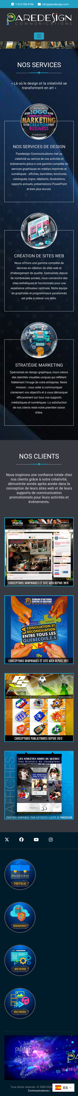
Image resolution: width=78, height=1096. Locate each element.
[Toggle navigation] (39, 36)
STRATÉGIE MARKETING (39, 365)
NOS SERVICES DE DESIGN (39, 146)
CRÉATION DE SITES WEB (39, 255)
